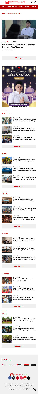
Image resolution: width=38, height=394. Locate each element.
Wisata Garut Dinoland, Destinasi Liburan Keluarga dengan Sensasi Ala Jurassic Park (24, 329)
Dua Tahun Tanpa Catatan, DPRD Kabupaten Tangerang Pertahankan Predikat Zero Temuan (24, 129)
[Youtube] (25, 378)
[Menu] (3, 2)
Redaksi (23, 384)
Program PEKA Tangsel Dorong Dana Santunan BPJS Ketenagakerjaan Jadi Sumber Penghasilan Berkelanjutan (24, 209)
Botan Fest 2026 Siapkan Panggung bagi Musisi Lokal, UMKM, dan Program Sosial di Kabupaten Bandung (24, 218)
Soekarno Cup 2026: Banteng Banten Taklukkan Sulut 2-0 (24, 280)
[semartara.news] (15, 2)
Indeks (17, 384)
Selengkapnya (19, 58)
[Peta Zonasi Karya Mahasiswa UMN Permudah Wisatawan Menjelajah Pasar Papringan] (7, 339)
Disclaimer (30, 384)
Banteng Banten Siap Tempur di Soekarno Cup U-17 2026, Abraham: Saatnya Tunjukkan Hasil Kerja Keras (24, 289)
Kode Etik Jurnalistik (11, 386)
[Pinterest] (17, 378)
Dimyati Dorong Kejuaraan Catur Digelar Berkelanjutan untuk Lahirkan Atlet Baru (23, 298)
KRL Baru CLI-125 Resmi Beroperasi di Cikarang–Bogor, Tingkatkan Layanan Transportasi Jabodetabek (24, 178)
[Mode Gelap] (32, 2)
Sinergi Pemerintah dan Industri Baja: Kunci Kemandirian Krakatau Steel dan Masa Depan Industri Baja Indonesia (24, 169)
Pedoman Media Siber (27, 386)
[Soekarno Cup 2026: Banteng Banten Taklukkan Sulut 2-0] (7, 280)
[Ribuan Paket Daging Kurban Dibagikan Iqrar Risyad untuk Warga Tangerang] (7, 139)
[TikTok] (28, 378)
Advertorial (5, 42)
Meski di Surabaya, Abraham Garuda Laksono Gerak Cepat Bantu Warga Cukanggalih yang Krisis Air (24, 120)
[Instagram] (21, 378)
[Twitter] (13, 378)
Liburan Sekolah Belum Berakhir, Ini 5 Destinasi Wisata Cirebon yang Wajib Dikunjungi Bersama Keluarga (24, 320)
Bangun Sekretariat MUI (8, 50)
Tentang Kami (8, 384)
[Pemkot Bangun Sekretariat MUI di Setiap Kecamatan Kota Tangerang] (19, 29)
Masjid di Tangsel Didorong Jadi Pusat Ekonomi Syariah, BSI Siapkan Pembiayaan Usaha (24, 200)
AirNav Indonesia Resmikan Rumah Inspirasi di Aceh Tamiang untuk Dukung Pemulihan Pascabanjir (24, 160)
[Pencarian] (35, 2)
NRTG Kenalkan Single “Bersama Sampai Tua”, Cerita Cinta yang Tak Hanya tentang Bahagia (24, 249)
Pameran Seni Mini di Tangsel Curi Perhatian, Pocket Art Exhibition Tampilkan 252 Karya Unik (24, 240)
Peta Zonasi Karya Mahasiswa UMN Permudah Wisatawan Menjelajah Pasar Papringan (24, 338)
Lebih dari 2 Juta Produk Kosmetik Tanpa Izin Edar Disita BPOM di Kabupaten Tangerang (24, 258)
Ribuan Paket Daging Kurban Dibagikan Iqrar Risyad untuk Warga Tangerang (24, 138)
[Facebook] (10, 378)
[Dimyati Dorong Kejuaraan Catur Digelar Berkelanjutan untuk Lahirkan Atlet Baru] (7, 299)
